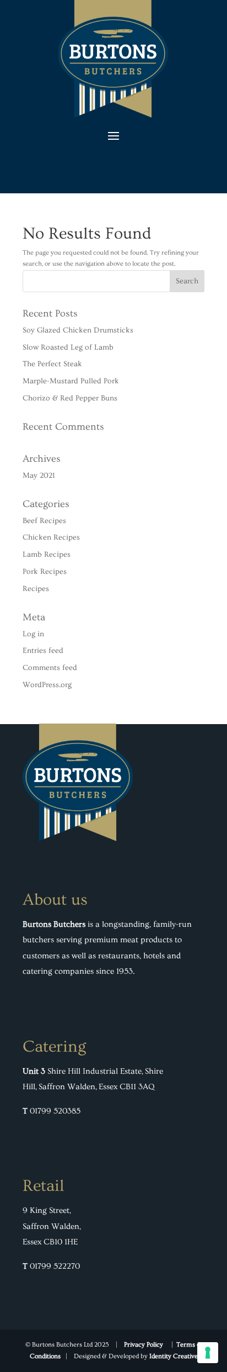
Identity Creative (173, 1356)
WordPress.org (47, 684)
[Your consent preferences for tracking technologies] (207, 1352)
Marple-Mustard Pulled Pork (71, 381)
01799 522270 (55, 1266)
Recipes (36, 588)
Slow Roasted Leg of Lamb (68, 347)
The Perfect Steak (52, 364)
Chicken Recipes (51, 537)
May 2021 (39, 475)
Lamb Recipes (47, 554)
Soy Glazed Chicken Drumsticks (78, 330)
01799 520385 (55, 1111)
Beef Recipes (44, 520)
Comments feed (50, 667)
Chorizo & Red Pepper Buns (70, 398)
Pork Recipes (45, 571)
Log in (33, 634)
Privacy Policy (143, 1344)
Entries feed (43, 650)
